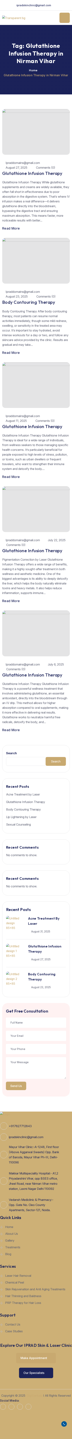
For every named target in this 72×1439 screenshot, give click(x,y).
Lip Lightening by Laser (21, 817)
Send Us (16, 1086)
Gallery (9, 1240)
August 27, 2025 (16, 167)
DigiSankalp (34, 1395)
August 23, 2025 (17, 296)
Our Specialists (34, 1373)
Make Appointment (34, 1358)
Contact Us (12, 1324)
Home (33, 70)
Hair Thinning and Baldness (23, 1296)
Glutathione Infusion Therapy (32, 173)
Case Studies (14, 1331)
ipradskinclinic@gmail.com (33, 5)
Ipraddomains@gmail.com (23, 163)
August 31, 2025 (40, 931)
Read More (11, 228)
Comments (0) (45, 167)
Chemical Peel (14, 1282)
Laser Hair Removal (18, 1275)
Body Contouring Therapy (28, 302)
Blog (8, 1254)
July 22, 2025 (57, 540)
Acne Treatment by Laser (23, 794)
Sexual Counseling (18, 824)
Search (11, 753)
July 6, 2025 (56, 664)
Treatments (12, 1247)
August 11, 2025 (16, 421)
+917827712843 (20, 1126)
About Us (11, 1233)
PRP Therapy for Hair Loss (23, 1303)
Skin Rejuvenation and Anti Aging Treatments (35, 1289)
